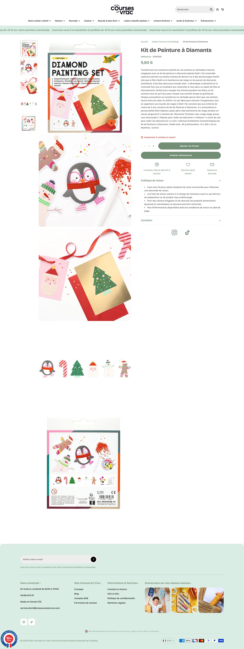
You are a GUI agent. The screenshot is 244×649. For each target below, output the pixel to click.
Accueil (144, 41)
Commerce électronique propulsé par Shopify (74, 640)
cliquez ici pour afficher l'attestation (145, 631)
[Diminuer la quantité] (144, 146)
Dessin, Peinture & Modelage (165, 41)
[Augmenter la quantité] (154, 146)
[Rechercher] (211, 9)
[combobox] (195, 9)
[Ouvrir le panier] (222, 9)
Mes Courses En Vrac (39, 640)
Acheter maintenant (181, 155)
